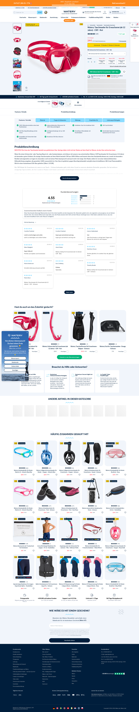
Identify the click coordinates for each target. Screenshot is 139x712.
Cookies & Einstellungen (18, 676)
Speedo (73, 676)
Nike (73, 683)
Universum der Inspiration (19, 681)
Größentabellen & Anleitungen (20, 674)
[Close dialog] (27, 332)
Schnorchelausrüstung (77, 661)
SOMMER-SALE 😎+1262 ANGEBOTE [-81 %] (32, 25)
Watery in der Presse (47, 674)
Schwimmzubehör (76, 659)
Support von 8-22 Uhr (69, 598)
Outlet (73, 654)
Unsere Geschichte (46, 654)
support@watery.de (109, 654)
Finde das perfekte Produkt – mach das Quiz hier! (24, 671)
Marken (116, 17)
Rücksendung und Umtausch (19, 664)
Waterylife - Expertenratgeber (49, 676)
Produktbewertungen (117, 112)
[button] (26, 55)
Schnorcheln (92, 25)
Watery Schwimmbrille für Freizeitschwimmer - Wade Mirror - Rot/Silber (92, 547)
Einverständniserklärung (18, 686)
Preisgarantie (24, 598)
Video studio (16, 679)
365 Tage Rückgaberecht (33, 7)
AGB (43, 681)
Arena (73, 678)
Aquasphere (74, 681)
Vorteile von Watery (46, 666)
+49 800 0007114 (107, 7)
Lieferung (15, 661)
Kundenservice (16, 652)
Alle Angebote (75, 652)
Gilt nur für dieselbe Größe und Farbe (118, 66)
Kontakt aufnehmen (17, 654)
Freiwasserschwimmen (78, 17)
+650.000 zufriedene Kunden (49, 7)
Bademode (43, 17)
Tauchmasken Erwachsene (109, 25)
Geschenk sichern (69, 640)
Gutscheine (15, 684)
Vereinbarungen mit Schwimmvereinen (51, 661)
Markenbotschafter (46, 664)
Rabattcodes (15, 666)
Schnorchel (64, 17)
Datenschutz (45, 679)
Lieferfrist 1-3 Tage (19, 7)
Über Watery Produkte (47, 657)
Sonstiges (15, 370)
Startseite (23, 17)
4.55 (51, 198)
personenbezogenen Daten (75, 635)
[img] (28, 228)
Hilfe (124, 7)
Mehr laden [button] (69, 292)
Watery (73, 673)
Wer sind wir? (45, 652)
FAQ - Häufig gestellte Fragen (49, 671)
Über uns (118, 7)
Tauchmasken (99, 25)
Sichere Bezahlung (17, 657)
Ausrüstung (54, 17)
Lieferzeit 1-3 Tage (92, 598)
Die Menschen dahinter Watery (49, 659)
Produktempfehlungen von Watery (21, 669)
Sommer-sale (69, 20)
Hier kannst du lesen (96, 694)
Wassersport (32, 17)
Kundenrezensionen (46, 669)
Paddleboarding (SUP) (96, 17)
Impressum (44, 684)
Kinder (108, 17)
